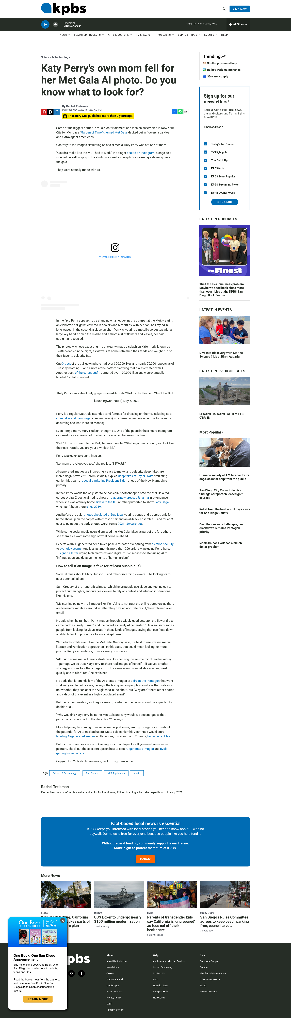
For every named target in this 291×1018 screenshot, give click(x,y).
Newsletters (112, 967)
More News (50, 876)
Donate (145, 859)
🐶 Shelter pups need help (220, 63)
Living (150, 913)
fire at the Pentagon (146, 680)
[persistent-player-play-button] (45, 24)
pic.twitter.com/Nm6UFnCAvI (153, 393)
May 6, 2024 (131, 401)
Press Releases (114, 991)
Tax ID (203, 985)
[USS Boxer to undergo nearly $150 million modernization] (119, 894)
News (63, 35)
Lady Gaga (161, 502)
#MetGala (118, 393)
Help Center (159, 997)
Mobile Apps (112, 985)
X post (66, 363)
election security (163, 544)
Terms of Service (114, 1009)
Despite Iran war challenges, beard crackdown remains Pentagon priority (222, 528)
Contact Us (159, 973)
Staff (109, 1003)
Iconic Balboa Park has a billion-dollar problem (221, 544)
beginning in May (158, 736)
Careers (110, 973)
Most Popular (210, 432)
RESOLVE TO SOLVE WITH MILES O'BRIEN (221, 415)
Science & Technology (55, 57)
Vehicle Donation (208, 991)
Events (209, 35)
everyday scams (71, 548)
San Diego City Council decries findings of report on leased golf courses (221, 494)
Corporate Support (209, 961)
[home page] (63, 9)
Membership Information (213, 973)
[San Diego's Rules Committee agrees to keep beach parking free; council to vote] (225, 894)
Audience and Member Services (169, 961)
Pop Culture (92, 773)
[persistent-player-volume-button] (55, 24)
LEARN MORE (38, 999)
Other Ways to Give (210, 979)
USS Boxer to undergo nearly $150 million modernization (117, 919)
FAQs (156, 979)
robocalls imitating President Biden (104, 480)
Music (137, 773)
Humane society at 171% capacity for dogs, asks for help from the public (224, 477)
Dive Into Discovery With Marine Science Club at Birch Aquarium (221, 354)
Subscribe (225, 202)
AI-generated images (140, 748)
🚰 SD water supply (215, 76)
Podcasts (164, 35)
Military (98, 913)
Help (224, 35)
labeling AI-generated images (75, 736)
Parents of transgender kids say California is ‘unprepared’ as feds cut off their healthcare (171, 923)
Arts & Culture (118, 35)
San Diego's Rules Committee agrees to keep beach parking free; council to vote (224, 921)
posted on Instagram (141, 153)
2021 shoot (130, 523)
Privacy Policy (113, 997)
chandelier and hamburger (73, 418)
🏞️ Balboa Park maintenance (221, 69)
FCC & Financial (114, 979)
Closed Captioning (162, 967)
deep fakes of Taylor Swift (135, 476)
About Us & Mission (116, 961)
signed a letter (68, 553)
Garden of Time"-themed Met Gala (104, 132)
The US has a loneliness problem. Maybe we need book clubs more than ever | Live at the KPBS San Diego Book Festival (222, 289)
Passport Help (160, 991)
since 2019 (93, 506)
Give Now (240, 9)
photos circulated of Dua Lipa (103, 514)
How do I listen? (161, 985)
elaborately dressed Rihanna (130, 497)
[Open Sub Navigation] (69, 35)
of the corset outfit (87, 372)
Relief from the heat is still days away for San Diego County (224, 511)
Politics (44, 913)
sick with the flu (106, 502)
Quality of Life (207, 913)
